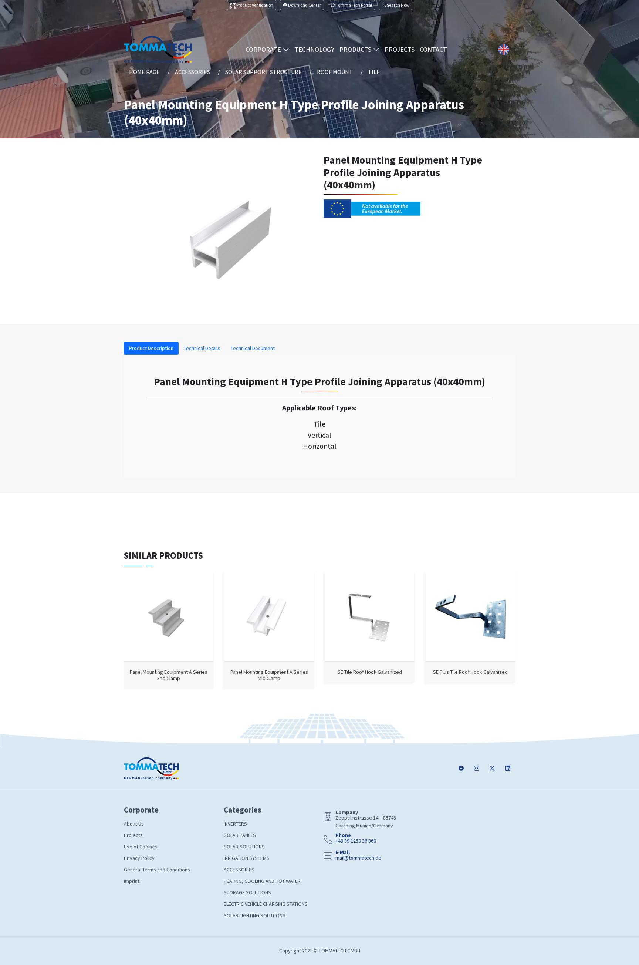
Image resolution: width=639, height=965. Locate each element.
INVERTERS (235, 823)
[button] (395, 5)
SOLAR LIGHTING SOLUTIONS (254, 915)
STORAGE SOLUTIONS (247, 892)
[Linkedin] (507, 768)
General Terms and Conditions (157, 869)
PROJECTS (400, 49)
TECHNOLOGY (314, 49)
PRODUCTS (356, 49)
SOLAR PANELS (240, 835)
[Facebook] (461, 768)
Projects (133, 835)
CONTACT (433, 49)
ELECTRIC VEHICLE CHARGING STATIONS (266, 904)
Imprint (131, 881)
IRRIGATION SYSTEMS (247, 858)
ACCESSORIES (239, 869)
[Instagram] (476, 768)
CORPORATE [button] (264, 49)
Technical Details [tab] (202, 348)
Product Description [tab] (151, 348)
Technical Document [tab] (253, 348)
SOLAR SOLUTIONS (244, 846)
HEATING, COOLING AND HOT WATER (262, 881)
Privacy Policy (139, 858)
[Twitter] (492, 768)
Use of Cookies (141, 846)
